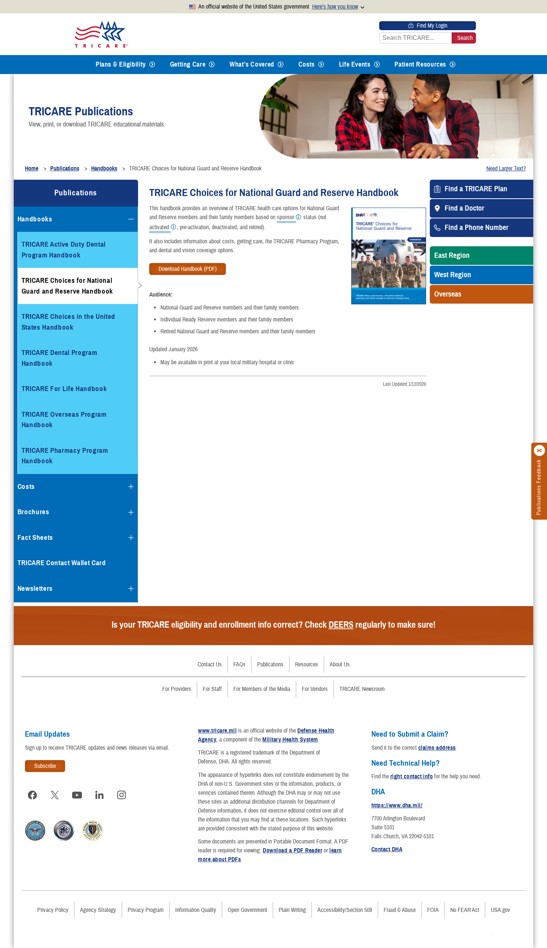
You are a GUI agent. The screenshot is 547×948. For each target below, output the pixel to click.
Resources (306, 664)
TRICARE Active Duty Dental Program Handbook (64, 249)
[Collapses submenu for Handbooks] (131, 219)
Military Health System (290, 739)
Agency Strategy (98, 910)
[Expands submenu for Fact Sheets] (131, 537)
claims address (437, 748)
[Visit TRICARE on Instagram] (121, 795)
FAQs (239, 664)
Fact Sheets (35, 537)
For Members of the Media (261, 689)
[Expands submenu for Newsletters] (131, 588)
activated (159, 227)
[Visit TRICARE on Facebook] (32, 795)
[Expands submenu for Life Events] (376, 64)
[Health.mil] (64, 839)
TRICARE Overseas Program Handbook (64, 419)
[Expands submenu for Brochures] (131, 512)
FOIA (433, 910)
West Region (452, 275)
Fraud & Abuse (400, 910)
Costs (306, 64)
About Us (340, 664)
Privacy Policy (52, 910)
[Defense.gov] (35, 839)
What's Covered (252, 64)
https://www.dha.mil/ (397, 805)
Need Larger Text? (506, 168)
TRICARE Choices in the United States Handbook (68, 322)
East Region (452, 255)
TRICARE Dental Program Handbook (59, 358)
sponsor (285, 217)
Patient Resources (420, 64)
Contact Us (210, 664)
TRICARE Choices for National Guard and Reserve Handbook (67, 285)
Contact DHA (386, 849)
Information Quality (195, 910)
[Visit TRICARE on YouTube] (77, 795)
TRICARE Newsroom (362, 689)
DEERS (341, 624)
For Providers (176, 689)
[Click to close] (539, 450)
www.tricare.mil (217, 730)
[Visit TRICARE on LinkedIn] (99, 795)
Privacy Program (146, 910)
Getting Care (188, 64)
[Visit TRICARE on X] (54, 795)
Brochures (33, 511)
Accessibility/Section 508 (344, 910)
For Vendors (315, 689)
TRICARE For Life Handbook (64, 388)
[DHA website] (92, 839)
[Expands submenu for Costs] (321, 64)
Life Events (355, 64)
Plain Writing (292, 910)
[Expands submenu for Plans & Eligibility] (152, 64)
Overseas (447, 294)
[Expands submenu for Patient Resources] (452, 64)
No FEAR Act (464, 910)
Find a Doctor (464, 208)
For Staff (212, 689)
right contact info (411, 776)
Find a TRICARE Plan (476, 189)
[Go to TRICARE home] (101, 34)
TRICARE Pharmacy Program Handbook (65, 455)
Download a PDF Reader (292, 850)
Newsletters (35, 588)
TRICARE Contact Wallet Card (61, 562)
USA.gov (500, 910)
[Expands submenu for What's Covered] (280, 64)
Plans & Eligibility (121, 64)
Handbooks (34, 219)
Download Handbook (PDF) (188, 269)
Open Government (247, 910)
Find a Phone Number (476, 227)
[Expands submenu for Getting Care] (211, 64)
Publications (75, 193)
